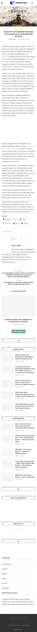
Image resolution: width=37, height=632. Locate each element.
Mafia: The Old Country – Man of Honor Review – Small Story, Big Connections (25, 382)
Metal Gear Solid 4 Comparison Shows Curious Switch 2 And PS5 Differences (25, 394)
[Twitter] (16, 618)
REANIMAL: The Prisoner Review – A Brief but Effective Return (23, 451)
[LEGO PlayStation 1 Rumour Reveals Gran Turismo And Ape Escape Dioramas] (7, 407)
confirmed (5, 57)
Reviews (4, 583)
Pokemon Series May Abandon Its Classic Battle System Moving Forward (24, 357)
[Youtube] (20, 618)
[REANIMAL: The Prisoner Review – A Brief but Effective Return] (7, 452)
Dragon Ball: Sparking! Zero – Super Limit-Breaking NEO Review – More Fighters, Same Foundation (24, 464)
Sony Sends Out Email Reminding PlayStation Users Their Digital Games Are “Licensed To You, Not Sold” (25, 370)
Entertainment (7, 564)
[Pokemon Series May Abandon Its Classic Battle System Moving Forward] (18, 306)
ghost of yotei (7, 231)
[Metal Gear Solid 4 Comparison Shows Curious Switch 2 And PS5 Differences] (7, 395)
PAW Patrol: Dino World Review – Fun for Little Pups (25, 476)
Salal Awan (12, 39)
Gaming (4, 574)
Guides (4, 578)
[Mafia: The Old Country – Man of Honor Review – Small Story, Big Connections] (7, 383)
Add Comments (19, 331)
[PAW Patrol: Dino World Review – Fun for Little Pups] (7, 478)
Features (5, 569)
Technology (5, 588)
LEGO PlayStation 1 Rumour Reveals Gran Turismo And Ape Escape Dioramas (24, 406)
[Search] (35, 3)
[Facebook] (11, 618)
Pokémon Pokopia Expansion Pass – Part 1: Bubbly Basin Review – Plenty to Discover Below (25, 438)
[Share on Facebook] (23, 239)
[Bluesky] (25, 618)
